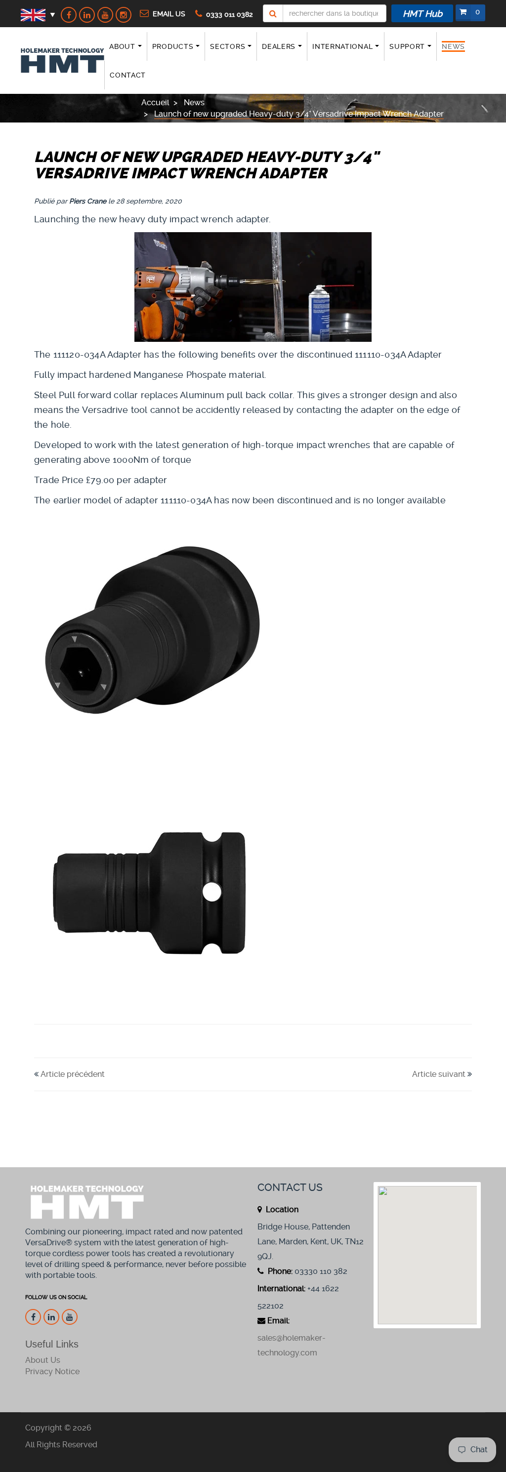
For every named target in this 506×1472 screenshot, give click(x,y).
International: (281, 1288)
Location (281, 1209)
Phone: (279, 1271)
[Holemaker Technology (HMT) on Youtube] (105, 15)
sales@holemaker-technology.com (291, 1345)
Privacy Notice (52, 1371)
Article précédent (73, 1074)
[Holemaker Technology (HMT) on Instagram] (123, 15)
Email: (278, 1320)
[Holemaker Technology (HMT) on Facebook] (69, 15)
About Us (42, 1360)
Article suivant (438, 1074)
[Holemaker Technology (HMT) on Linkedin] (87, 15)
